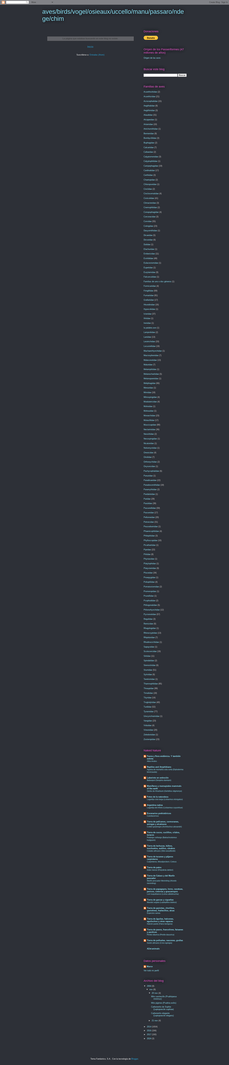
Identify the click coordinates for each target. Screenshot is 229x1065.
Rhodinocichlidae (151, 642)
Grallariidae (149, 300)
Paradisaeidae (150, 480)
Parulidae (148, 503)
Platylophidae (150, 563)
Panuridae (148, 476)
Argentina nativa (155, 805)
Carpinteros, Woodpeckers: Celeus (162, 862)
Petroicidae (149, 522)
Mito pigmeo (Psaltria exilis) (163, 1003)
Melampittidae (150, 369)
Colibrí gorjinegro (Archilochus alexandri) (164, 827)
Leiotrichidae (149, 341)
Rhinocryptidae (150, 633)
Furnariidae (149, 295)
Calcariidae (149, 147)
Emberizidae (149, 253)
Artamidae (148, 124)
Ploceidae (148, 573)
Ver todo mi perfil (151, 970)
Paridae (147, 499)
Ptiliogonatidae (150, 605)
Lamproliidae (149, 332)
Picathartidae (149, 545)
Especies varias (153, 913)
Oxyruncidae (149, 466)
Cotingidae (148, 226)
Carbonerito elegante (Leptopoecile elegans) (162, 1014)
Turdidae (147, 707)
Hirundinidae (149, 304)
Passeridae (149, 512)
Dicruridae (148, 240)
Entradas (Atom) (97, 55)
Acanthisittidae (150, 92)
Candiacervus (153, 816)
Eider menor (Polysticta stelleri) (160, 870)
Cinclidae (148, 189)
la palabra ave (150, 328)
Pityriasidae (149, 559)
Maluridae (148, 364)
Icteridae (147, 314)
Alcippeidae (149, 119)
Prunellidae (149, 596)
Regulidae (148, 619)
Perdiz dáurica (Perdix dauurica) (160, 935)
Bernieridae (149, 133)
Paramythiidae (150, 489)
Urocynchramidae (151, 716)
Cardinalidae (149, 170)
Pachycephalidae (151, 471)
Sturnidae (148, 670)
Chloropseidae (150, 184)
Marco (150, 966)
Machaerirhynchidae (153, 351)
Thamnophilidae (151, 683)
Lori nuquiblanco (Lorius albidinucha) (163, 894)
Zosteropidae (149, 739)
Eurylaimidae (149, 272)
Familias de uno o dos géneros (157, 281)
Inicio (90, 46)
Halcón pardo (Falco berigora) (159, 924)
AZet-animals (153, 949)
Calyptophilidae (150, 161)
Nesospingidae (150, 439)
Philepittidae (149, 536)
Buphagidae (149, 143)
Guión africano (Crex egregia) (159, 943)
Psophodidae (149, 600)
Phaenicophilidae (151, 531)
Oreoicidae (148, 452)
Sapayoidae (149, 647)
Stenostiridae (149, 665)
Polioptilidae (149, 582)
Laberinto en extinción (158, 778)
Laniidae (147, 337)
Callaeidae (148, 152)
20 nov (155, 993)
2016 (149, 1030)
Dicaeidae (148, 235)
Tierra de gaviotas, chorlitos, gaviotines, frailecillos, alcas (161, 909)
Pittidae (147, 554)
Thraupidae (149, 688)
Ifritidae (147, 318)
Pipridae (147, 549)
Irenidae (147, 323)
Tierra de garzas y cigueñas (160, 900)
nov (151, 989)
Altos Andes (152, 761)
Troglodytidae (150, 702)
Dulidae (147, 244)
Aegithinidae (149, 110)
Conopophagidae (151, 212)
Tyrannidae (148, 711)
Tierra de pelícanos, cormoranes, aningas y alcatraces (163, 822)
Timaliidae (148, 693)
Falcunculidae (150, 277)
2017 (149, 1034)
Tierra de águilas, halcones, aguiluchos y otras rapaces (160, 920)
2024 (149, 1038)
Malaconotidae (150, 360)
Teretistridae (149, 679)
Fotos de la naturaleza (157, 797)
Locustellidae (149, 346)
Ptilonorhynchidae (152, 610)
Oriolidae (148, 457)
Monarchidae (149, 415)
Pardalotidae (149, 494)
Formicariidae (150, 286)
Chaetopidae (149, 180)
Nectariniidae (149, 429)
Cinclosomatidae (151, 193)
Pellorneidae (149, 517)
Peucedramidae (151, 526)
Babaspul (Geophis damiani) (159, 780)
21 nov (155, 1020)
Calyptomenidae (151, 156)
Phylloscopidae (150, 540)
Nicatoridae (149, 443)
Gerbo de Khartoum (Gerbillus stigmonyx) (164, 791)
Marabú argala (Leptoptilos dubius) (162, 902)
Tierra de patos (154, 867)
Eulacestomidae (151, 263)
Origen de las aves (152, 58)
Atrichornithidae (151, 129)
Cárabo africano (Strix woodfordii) (161, 851)
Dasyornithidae (150, 230)
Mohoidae (148, 406)
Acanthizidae (149, 96)
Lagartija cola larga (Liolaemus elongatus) (165, 799)
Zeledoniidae (149, 734)
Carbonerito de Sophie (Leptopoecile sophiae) (162, 1008)
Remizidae (148, 623)
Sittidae (147, 656)
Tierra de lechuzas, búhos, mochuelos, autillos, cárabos (161, 847)
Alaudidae (148, 115)
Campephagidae (151, 166)
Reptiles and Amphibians (159, 767)
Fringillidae (148, 291)
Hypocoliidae (149, 309)
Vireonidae (148, 730)
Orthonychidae (150, 462)
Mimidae (147, 392)
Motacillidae (149, 420)
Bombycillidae (150, 138)
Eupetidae (148, 267)
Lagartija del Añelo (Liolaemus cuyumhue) (165, 808)
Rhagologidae (150, 628)
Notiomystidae (150, 448)
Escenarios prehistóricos (159, 813)
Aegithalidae (149, 106)
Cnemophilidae (150, 207)
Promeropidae (150, 591)
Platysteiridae (150, 568)
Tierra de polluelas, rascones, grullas (165, 940)
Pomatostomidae (151, 586)
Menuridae (148, 388)
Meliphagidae (149, 383)
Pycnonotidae (150, 614)
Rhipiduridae (149, 637)
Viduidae (147, 725)
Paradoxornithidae (152, 485)
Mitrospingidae (150, 397)
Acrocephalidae (150, 101)
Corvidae (148, 221)
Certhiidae (148, 175)
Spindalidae (149, 660)
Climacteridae (150, 203)
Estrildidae (148, 258)
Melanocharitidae (151, 374)
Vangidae (148, 721)
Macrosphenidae (151, 355)
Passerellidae (150, 508)
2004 (149, 986)
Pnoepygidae (149, 577)
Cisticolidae (149, 198)
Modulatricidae (150, 401)
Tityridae (147, 697)
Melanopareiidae (151, 378)
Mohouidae (148, 411)
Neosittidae (149, 434)
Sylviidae (148, 674)
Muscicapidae (150, 425)
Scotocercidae (150, 651)
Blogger (134, 1059)
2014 (149, 1026)
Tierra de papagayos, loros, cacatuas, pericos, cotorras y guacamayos (165, 890)
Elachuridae (149, 249)
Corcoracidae (149, 216)
